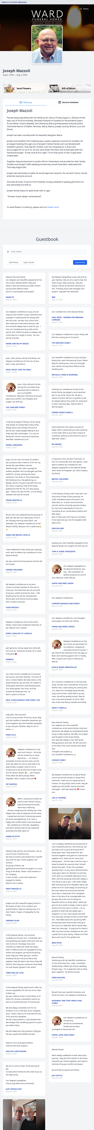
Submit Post (80, 262)
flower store (53, 207)
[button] (70, 823)
